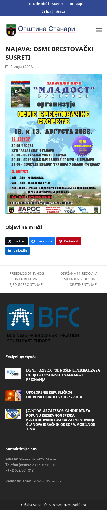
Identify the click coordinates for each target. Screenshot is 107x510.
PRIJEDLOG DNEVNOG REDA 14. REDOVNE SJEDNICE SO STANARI (24, 279)
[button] (99, 30)
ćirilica (46, 11)
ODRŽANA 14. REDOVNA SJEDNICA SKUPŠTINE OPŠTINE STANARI (77, 279)
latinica (60, 11)
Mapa (79, 4)
